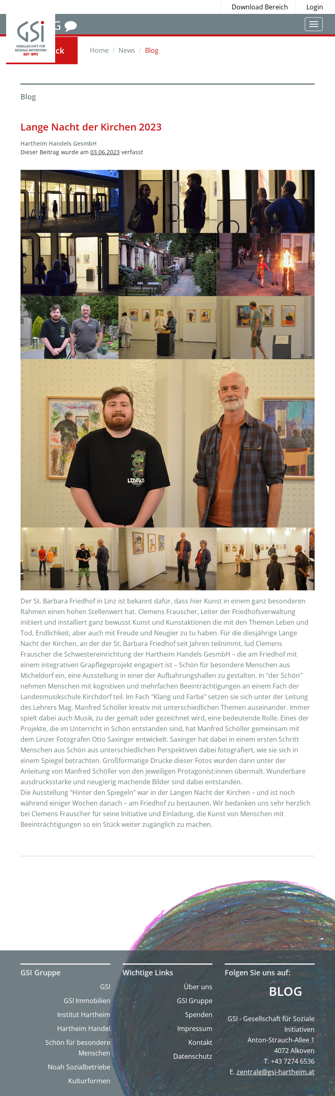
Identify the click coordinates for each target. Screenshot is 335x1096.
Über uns (198, 986)
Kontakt (200, 1042)
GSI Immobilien (87, 1000)
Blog (285, 991)
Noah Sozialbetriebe (79, 1066)
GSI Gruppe (194, 1000)
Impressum (194, 1028)
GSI (105, 986)
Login (314, 6)
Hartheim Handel (83, 1028)
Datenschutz (192, 1056)
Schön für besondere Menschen (77, 1048)
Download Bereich (260, 6)
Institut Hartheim (83, 1014)
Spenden (198, 1014)
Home (99, 50)
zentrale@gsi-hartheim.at (276, 1071)
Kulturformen (89, 1080)
